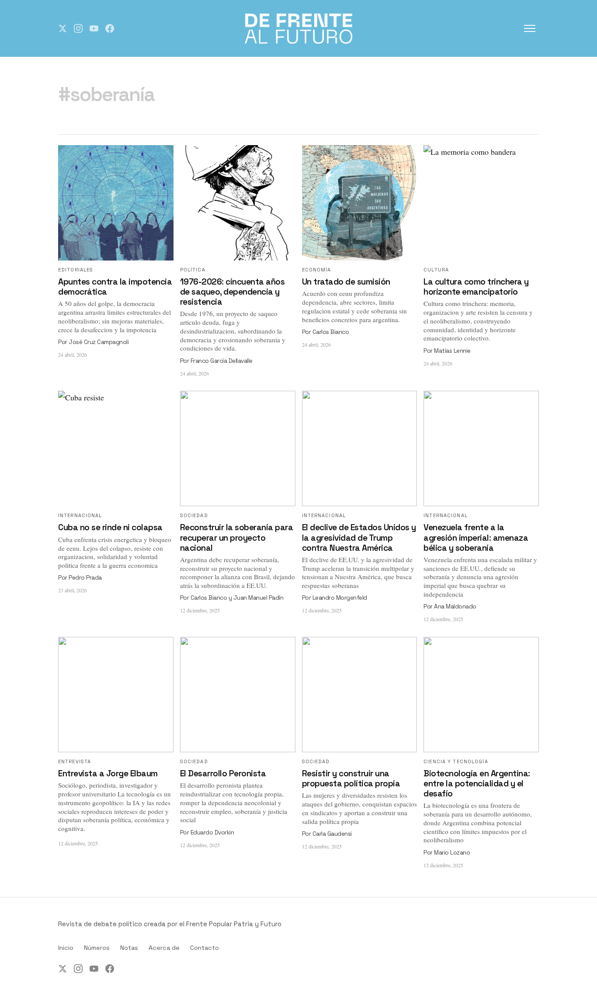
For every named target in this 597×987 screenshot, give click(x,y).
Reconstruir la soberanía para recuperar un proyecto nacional (236, 537)
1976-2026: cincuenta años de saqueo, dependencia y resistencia (232, 291)
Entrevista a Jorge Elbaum (108, 773)
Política (192, 270)
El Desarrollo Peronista (223, 773)
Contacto (204, 948)
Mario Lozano (452, 852)
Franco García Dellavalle (222, 361)
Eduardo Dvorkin (212, 832)
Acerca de (164, 948)
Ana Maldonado (455, 606)
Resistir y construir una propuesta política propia (351, 778)
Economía (316, 270)
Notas (129, 948)
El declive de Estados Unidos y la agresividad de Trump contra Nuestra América (359, 537)
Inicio (65, 948)
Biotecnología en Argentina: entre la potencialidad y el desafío (476, 783)
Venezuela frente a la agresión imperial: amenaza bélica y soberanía (475, 537)
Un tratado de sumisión (346, 281)
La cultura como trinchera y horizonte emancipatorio (476, 286)
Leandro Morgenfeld (339, 597)
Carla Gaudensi (332, 834)
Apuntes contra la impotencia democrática (115, 286)
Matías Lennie (452, 350)
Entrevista (74, 761)
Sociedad (194, 515)
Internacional (80, 515)
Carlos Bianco (330, 332)
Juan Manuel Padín (258, 597)
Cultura (436, 270)
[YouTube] (94, 28)
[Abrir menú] (530, 28)
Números (97, 948)
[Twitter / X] (62, 28)
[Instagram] (78, 28)
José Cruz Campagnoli (98, 342)
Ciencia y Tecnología (455, 761)
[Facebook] (109, 28)
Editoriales (75, 270)
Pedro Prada (85, 577)
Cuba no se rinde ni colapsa (110, 527)
